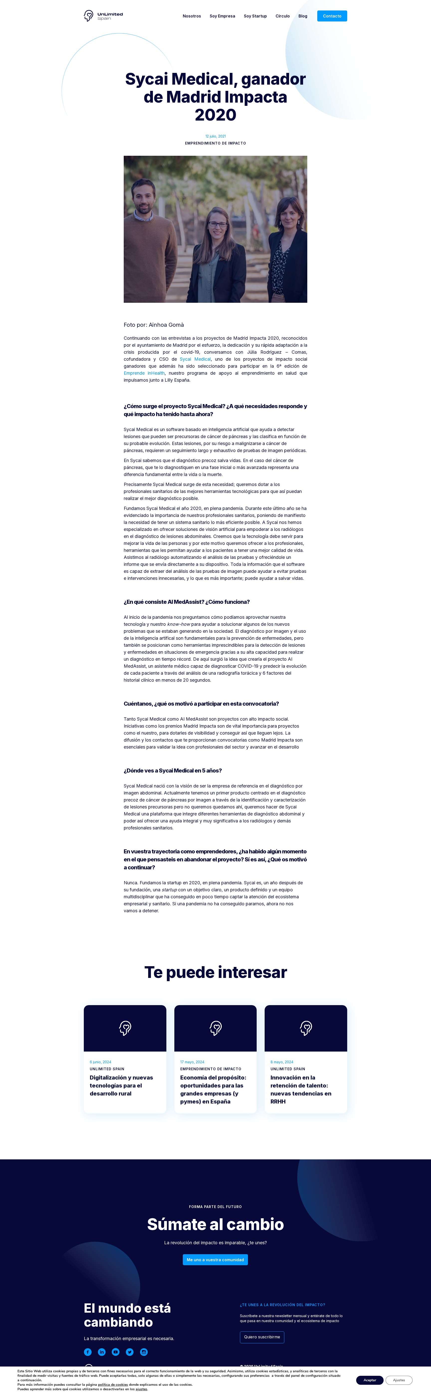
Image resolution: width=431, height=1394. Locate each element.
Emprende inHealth (144, 373)
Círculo (283, 15)
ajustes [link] (141, 1389)
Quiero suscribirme (262, 1336)
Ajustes (399, 1380)
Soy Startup (255, 15)
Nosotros (192, 15)
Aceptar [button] (370, 1380)
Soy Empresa (222, 15)
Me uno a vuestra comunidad (215, 1259)
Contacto (332, 15)
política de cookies (113, 1384)
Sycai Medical (195, 359)
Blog (303, 15)
